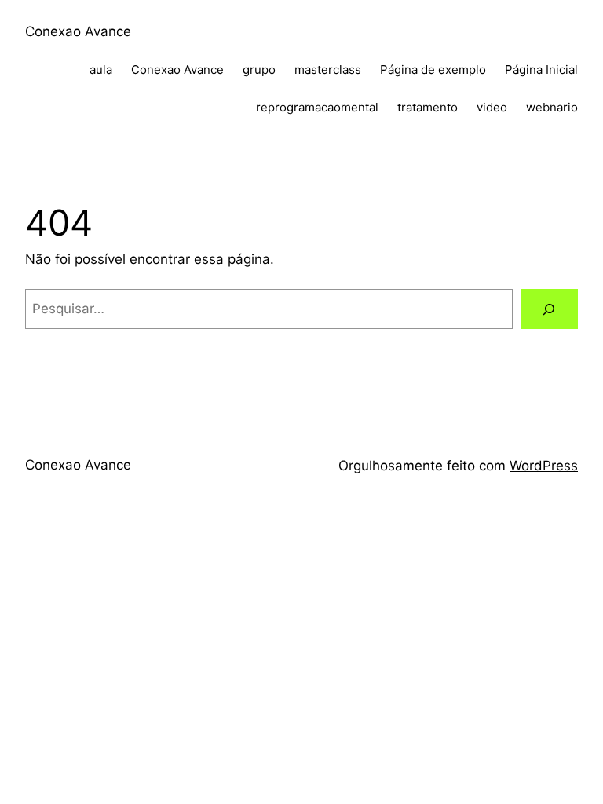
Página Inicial (541, 69)
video (492, 107)
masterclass (327, 69)
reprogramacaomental (317, 107)
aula (101, 69)
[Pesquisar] (549, 309)
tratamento (427, 107)
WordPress (544, 465)
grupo (259, 69)
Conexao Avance (78, 31)
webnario (552, 107)
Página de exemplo (433, 69)
